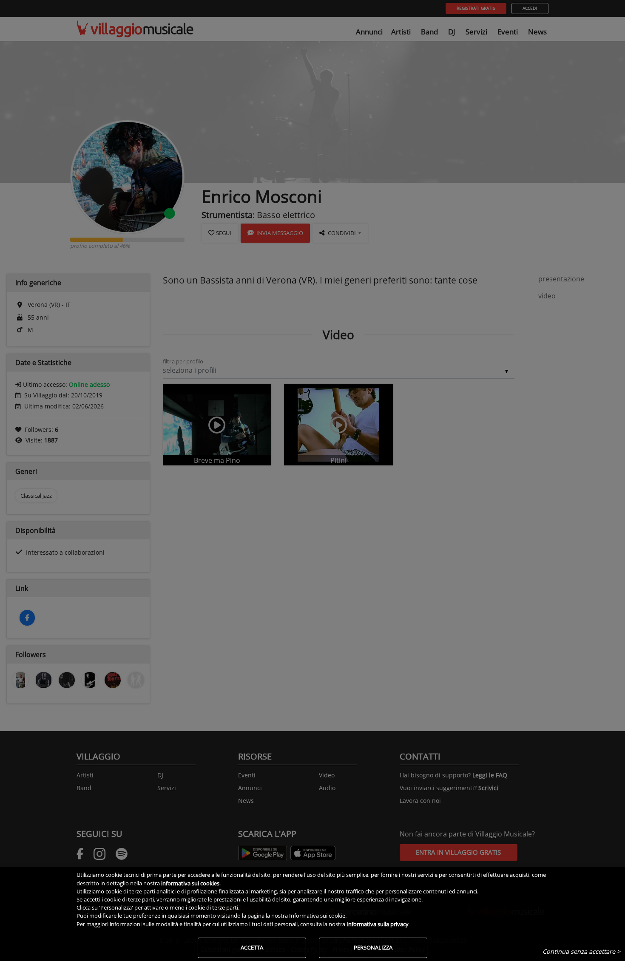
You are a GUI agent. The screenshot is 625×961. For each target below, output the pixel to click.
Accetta (252, 947)
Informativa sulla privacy (378, 924)
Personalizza (373, 947)
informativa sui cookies (190, 883)
